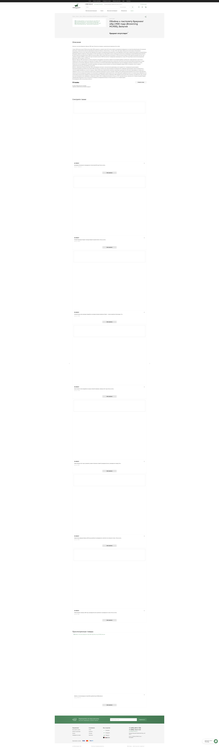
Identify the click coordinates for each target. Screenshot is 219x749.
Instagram (107, 732)
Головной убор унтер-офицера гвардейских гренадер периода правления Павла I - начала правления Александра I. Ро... (98, 314)
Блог (123, 1)
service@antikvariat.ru (98, 4)
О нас (90, 1)
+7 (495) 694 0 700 (135, 728)
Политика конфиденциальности (97, 746)
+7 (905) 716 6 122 (135, 729)
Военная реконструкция (91, 10)
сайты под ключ (136, 746)
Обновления (124, 10)
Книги (102, 10)
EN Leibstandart (143, 4)
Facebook (107, 730)
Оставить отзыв (141, 82)
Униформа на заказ (107, 1)
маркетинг (142, 746)
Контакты (128, 1)
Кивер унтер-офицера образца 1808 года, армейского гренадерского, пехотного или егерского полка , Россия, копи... (98, 538)
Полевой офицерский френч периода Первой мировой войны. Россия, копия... (90, 239)
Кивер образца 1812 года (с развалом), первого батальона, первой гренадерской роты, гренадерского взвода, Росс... (97, 463)
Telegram (107, 735)
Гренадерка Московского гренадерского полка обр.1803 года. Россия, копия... (89, 165)
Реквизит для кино (116, 1)
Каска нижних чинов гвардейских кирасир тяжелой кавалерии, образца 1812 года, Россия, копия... (94, 388)
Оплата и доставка (96, 1)
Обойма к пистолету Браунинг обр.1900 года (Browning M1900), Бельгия (88, 696)
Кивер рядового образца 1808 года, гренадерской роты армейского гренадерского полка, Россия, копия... (95, 612)
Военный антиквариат (112, 10)
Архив (132, 10)
